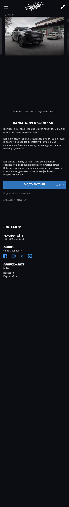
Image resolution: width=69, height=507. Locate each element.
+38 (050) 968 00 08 (13, 239)
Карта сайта (10, 276)
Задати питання (34, 184)
